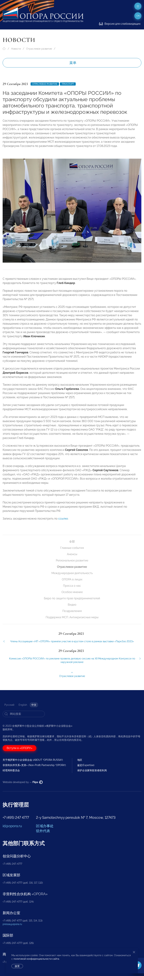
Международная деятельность (72, 573)
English (23, 704)
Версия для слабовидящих (122, 23)
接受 (17, 966)
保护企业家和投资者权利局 (92, 770)
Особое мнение (72, 592)
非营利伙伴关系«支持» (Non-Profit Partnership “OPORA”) (34, 765)
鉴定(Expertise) (85, 765)
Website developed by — (21, 782)
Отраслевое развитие (39, 48)
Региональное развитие (72, 560)
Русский (9, 704)
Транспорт (68, 84)
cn (137, 16)
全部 (72, 541)
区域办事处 (45, 826)
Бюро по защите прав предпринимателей (72, 598)
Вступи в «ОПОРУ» (19, 748)
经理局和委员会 (11, 770)
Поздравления (72, 611)
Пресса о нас (72, 585)
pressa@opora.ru (12, 924)
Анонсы (72, 554)
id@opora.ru (12, 826)
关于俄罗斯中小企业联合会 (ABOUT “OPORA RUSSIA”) (33, 759)
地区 (79, 759)
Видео (72, 604)
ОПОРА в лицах (72, 579)
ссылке (63, 518)
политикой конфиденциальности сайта (36, 958)
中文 (33, 704)
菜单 (72, 63)
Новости (16, 48)
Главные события (72, 548)
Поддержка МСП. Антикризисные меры (72, 617)
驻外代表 (43, 831)
